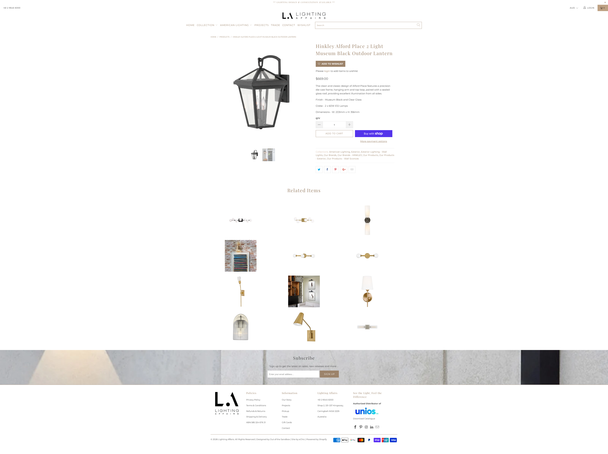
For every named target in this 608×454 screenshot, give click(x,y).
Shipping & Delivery (256, 416)
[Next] (307, 93)
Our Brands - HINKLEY (350, 155)
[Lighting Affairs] (304, 15)
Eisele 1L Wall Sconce (241, 327)
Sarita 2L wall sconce (367, 327)
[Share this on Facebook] (327, 169)
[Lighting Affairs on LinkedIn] (372, 427)
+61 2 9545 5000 (11, 8)
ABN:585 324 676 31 (256, 422)
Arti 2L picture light (304, 291)
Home (190, 25)
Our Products (370, 155)
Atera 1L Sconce (241, 291)
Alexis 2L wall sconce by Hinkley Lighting (367, 220)
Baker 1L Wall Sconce (367, 291)
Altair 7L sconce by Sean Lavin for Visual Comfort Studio (241, 220)
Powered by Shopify (316, 439)
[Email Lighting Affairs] (377, 427)
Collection (206, 25)
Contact (288, 25)
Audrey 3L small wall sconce (304, 256)
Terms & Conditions (256, 405)
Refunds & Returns (255, 411)
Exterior (355, 152)
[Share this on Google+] (343, 169)
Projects (261, 25)
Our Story (286, 399)
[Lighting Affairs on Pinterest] (361, 427)
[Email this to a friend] (352, 169)
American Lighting (235, 25)
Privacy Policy (253, 399)
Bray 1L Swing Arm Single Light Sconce (304, 327)
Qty (318, 118)
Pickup (285, 411)
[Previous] (216, 93)
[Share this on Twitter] (319, 169)
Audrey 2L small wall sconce (367, 256)
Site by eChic (298, 439)
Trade (275, 25)
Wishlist (303, 25)
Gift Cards (287, 422)
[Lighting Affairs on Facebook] (355, 427)
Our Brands (330, 155)
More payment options (373, 141)
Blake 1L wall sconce (241, 256)
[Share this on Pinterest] (335, 169)
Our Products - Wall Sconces (343, 158)
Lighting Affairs (226, 439)
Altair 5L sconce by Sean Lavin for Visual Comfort (304, 220)
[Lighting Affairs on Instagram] (366, 427)
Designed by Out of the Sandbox (273, 439)
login (327, 71)
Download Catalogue (364, 418)
